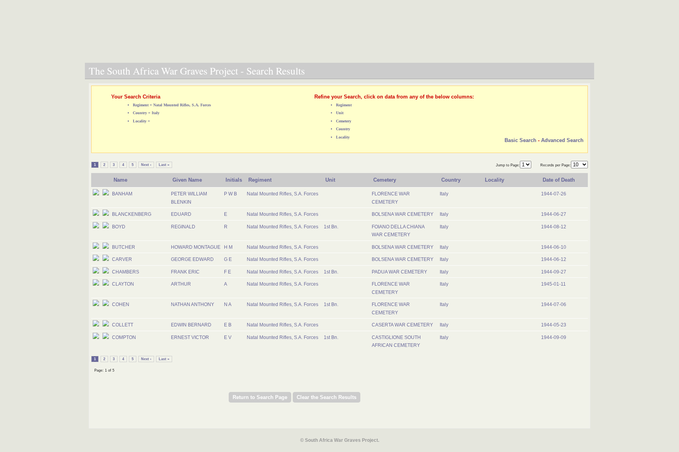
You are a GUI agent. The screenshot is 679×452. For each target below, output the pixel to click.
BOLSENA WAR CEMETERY (402, 214)
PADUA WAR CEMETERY (399, 272)
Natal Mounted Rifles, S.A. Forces (282, 193)
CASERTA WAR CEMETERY (402, 325)
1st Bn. (331, 226)
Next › (146, 165)
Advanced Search (562, 140)
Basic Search (520, 140)
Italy (444, 193)
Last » (164, 165)
